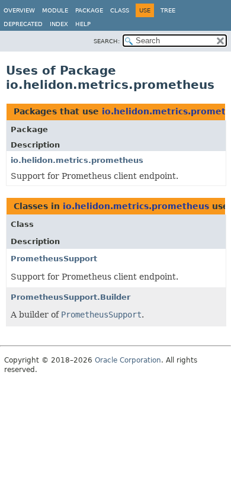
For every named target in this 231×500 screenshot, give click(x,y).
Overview (19, 10)
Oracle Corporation (128, 360)
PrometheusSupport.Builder (70, 297)
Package (89, 10)
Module (55, 10)
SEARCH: (107, 41)
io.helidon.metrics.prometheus (77, 160)
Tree (168, 10)
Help (83, 24)
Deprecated (23, 24)
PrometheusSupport (54, 258)
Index (59, 24)
